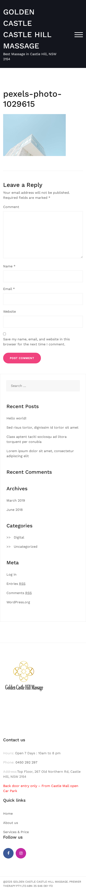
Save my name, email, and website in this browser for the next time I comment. (36, 341)
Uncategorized (25, 547)
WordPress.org (18, 602)
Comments (19, 593)
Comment (11, 207)
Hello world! (16, 418)
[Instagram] (21, 853)
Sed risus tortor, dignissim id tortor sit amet (42, 427)
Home (8, 814)
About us (10, 823)
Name (9, 266)
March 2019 (15, 500)
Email (9, 289)
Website (9, 311)
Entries (15, 584)
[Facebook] (8, 853)
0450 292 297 (26, 762)
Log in (11, 574)
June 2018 (14, 510)
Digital (19, 537)
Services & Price (16, 832)
